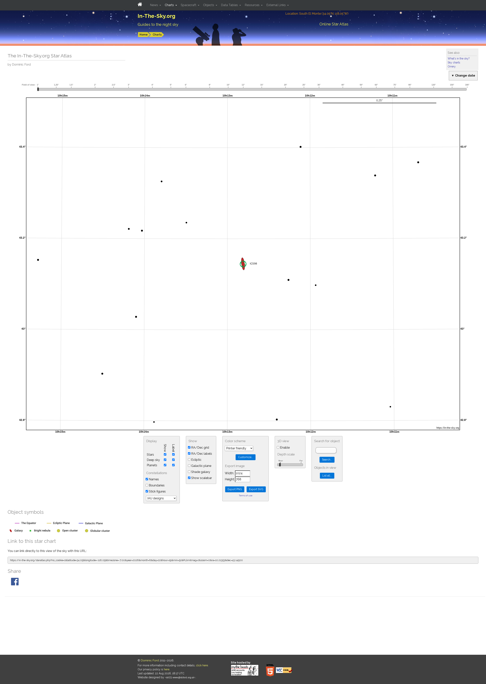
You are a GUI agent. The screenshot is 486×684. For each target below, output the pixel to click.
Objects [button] (209, 5)
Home (144, 34)
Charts (157, 34)
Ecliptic (195, 460)
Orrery (452, 66)
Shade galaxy (200, 472)
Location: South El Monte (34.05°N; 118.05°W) (316, 13)
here (166, 669)
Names (153, 479)
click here (202, 665)
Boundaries (156, 485)
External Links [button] (276, 5)
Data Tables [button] (230, 5)
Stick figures (157, 491)
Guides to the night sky (158, 24)
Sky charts (454, 62)
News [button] (154, 5)
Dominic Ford (150, 660)
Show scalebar (201, 478)
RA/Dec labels (201, 453)
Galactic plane (200, 466)
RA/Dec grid (199, 447)
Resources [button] (252, 5)
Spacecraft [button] (189, 5)
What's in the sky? (459, 58)
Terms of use (245, 495)
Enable (284, 447)
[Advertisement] (245, 626)
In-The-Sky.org (156, 16)
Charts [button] (170, 5)
